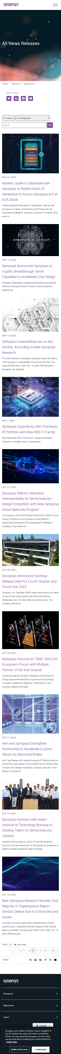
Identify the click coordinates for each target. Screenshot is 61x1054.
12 (29, 950)
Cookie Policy (11, 1042)
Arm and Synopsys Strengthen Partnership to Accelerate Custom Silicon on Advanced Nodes (27, 748)
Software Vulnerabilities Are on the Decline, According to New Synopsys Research (28, 347)
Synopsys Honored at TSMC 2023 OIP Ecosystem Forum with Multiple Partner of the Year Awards (30, 664)
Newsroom (29, 84)
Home (5, 84)
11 (24, 950)
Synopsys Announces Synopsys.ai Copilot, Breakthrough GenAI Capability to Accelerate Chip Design (28, 271)
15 (41, 950)
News (9, 93)
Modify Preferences (19, 1049)
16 (45, 950)
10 (20, 950)
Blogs (15, 93)
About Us (16, 84)
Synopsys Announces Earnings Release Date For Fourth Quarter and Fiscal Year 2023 (29, 581)
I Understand (40, 1049)
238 (53, 950)
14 (37, 950)
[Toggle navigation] (55, 5)
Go (49, 125)
